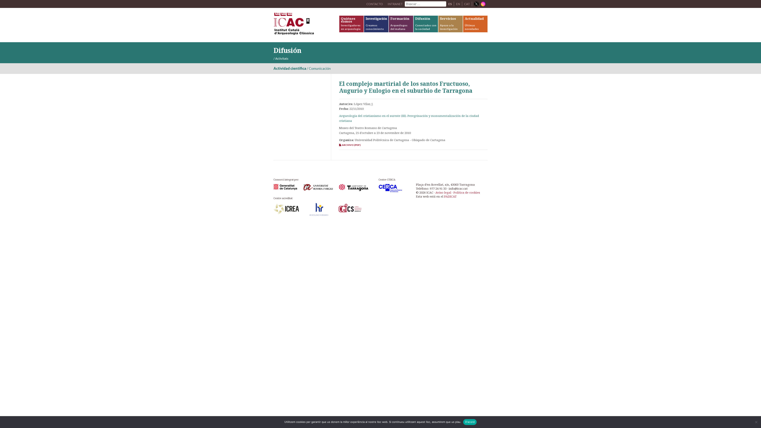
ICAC (303, 25)
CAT (467, 4)
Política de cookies (466, 192)
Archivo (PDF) (350, 144)
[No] (756, 422)
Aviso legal (443, 192)
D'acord (470, 421)
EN (458, 4)
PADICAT (450, 196)
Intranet (395, 4)
